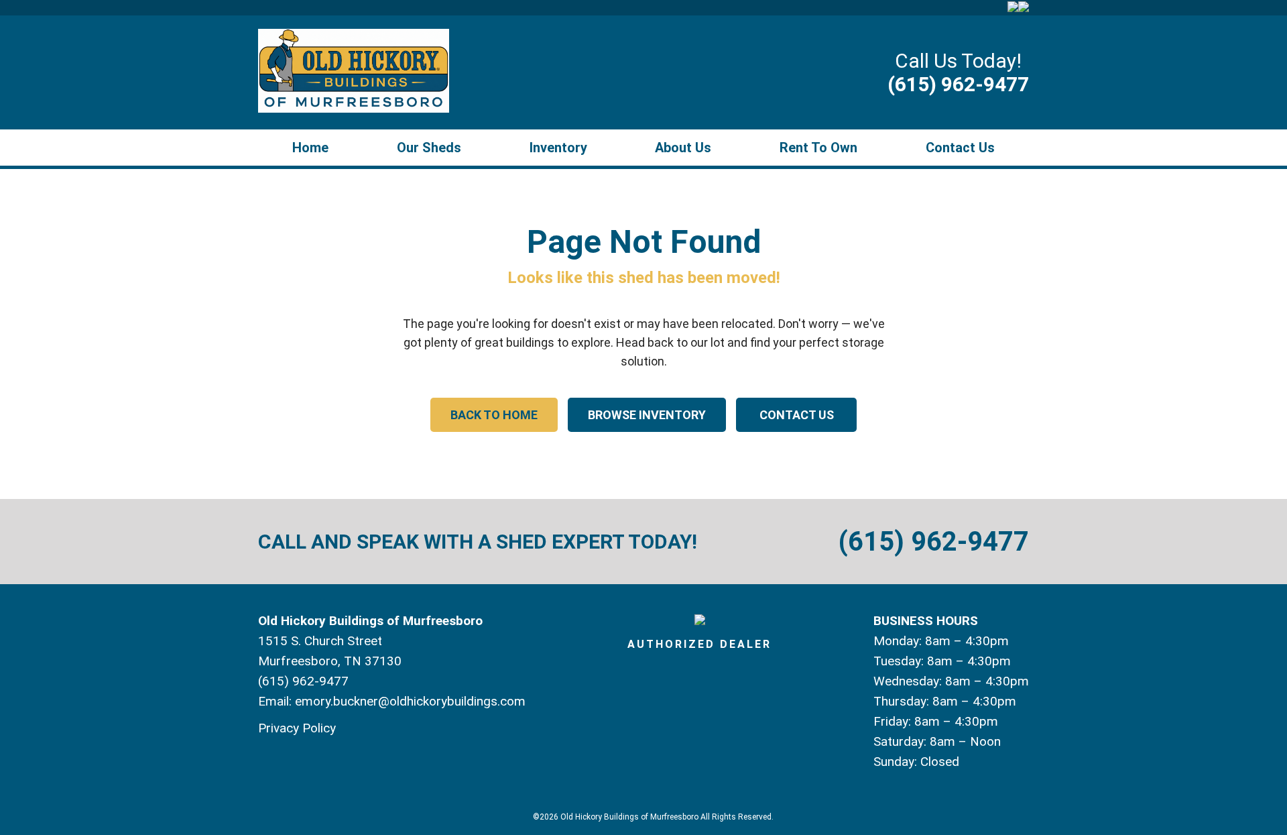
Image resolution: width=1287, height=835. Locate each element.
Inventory (558, 148)
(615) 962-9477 (958, 84)
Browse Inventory (647, 415)
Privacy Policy (297, 728)
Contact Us (960, 148)
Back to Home (494, 415)
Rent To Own (818, 148)
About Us (683, 148)
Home (310, 148)
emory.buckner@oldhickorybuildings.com (410, 701)
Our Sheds (429, 148)
